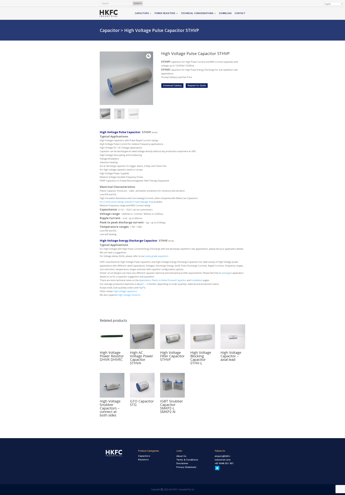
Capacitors (142, 13)
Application (145, 280)
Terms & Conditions (187, 459)
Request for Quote (197, 85)
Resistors (143, 459)
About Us (181, 456)
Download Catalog (172, 85)
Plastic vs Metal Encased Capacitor (169, 280)
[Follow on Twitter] (217, 468)
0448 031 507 (226, 463)
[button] (148, 56)
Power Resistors (165, 13)
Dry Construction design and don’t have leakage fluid (126, 201)
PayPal (142, 287)
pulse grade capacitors (156, 256)
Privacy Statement (186, 467)
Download (225, 13)
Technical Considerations (197, 13)
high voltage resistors (129, 294)
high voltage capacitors (125, 291)
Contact (240, 13)
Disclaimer (182, 463)
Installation (196, 280)
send (224, 272)
